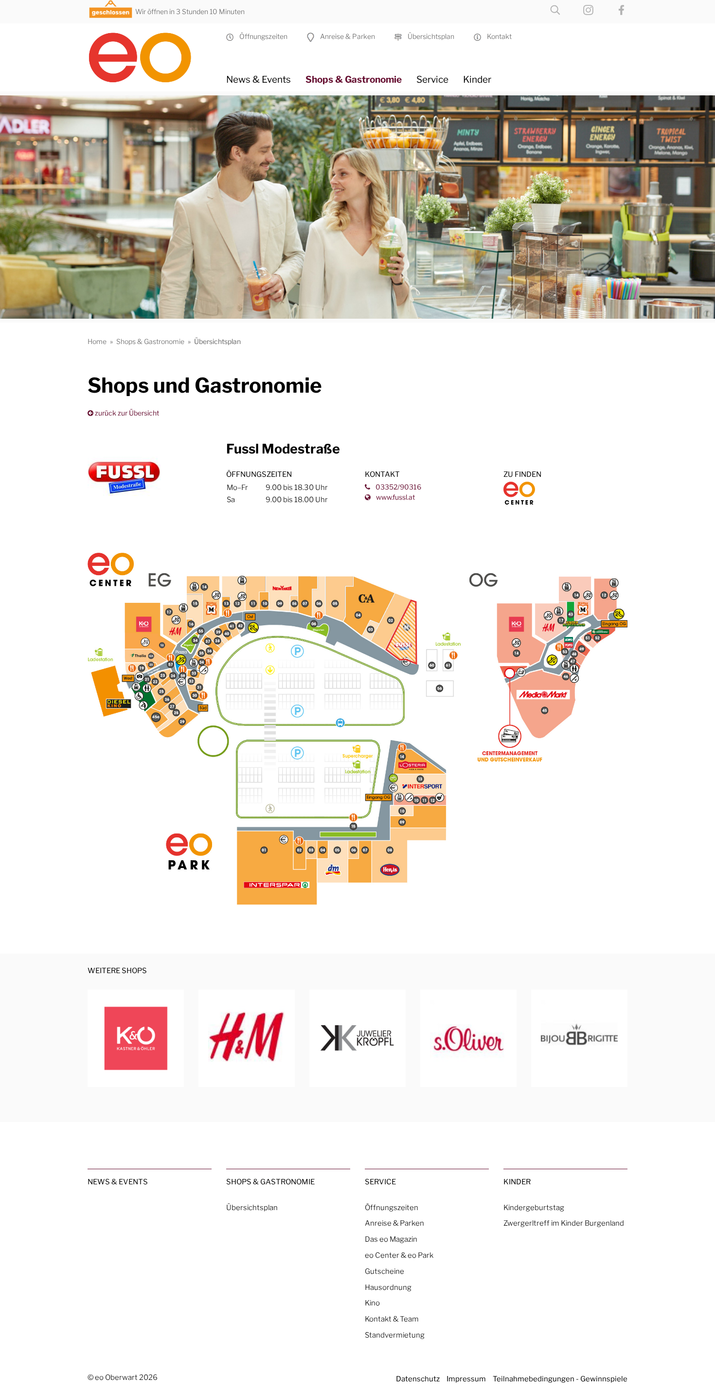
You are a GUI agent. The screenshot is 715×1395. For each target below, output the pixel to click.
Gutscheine (384, 1271)
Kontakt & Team (392, 1318)
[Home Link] (150, 53)
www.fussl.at (395, 497)
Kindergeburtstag (533, 1207)
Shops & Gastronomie (353, 79)
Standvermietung (395, 1335)
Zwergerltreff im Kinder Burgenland (563, 1223)
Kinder (477, 79)
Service (432, 79)
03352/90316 (397, 487)
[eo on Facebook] (611, 9)
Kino (372, 1302)
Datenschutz (418, 1378)
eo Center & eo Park (399, 1255)
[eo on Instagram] (578, 9)
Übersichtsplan (428, 36)
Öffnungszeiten (260, 36)
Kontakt (496, 36)
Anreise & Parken (344, 36)
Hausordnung (388, 1287)
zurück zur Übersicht (126, 413)
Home (97, 341)
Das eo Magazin (391, 1239)
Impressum (466, 1378)
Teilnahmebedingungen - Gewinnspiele (560, 1378)
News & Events (258, 79)
